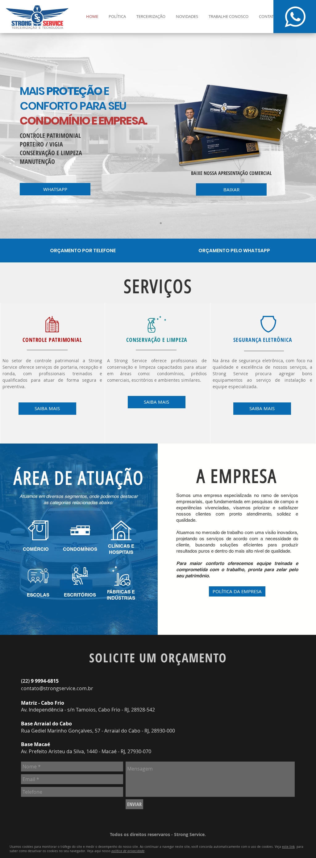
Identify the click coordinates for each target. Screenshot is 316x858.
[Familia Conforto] (161, 223)
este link (288, 847)
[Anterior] (35, 136)
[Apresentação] (155, 223)
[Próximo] (281, 136)
